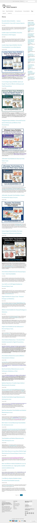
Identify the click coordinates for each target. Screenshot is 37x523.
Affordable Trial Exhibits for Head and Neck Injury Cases (13, 160)
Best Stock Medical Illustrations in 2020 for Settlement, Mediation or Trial (13, 370)
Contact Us (15, 508)
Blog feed (31, 513)
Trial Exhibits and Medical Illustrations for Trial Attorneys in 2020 (13, 439)
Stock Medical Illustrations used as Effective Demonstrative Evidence (13, 357)
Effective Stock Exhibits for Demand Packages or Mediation (14, 311)
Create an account (17, 1)
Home (14, 502)
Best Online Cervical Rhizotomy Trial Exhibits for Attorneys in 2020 (13, 424)
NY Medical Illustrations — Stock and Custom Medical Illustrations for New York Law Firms (7, 503)
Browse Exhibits (16, 505)
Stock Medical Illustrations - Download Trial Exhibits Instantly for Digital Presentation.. (13, 341)
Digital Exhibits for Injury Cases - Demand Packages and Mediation (13, 298)
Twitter (25, 513)
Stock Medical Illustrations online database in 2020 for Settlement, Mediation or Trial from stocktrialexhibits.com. (14, 376)
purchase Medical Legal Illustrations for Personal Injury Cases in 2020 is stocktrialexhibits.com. (13, 458)
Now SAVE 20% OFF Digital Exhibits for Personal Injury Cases (12, 285)
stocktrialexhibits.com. (6, 333)
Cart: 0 (23, 1)
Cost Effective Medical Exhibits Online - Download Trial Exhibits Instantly (12, 479)
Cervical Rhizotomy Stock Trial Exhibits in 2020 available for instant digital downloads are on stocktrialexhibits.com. (14, 429)
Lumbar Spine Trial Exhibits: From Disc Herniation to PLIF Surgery (12, 34)
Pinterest (25, 515)
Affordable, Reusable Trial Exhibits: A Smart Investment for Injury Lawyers (13, 196)
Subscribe (27, 505)
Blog (14, 506)
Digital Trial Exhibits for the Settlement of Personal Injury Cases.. (13, 328)
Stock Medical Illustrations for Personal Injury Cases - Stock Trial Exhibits (14, 273)
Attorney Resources (16, 504)
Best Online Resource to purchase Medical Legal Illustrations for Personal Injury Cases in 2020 (14, 452)
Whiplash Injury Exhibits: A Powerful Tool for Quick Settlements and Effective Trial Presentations (13, 123)
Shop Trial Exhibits (16, 503)
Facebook (27, 513)
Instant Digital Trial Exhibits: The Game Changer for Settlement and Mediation (12, 232)
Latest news (4, 501)
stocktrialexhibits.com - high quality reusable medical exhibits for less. (14, 472)
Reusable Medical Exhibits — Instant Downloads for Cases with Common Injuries (13, 22)
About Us (14, 507)
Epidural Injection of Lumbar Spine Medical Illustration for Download (13, 384)
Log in (13, 1)
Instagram (33, 513)
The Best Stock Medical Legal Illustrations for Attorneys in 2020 (13, 398)
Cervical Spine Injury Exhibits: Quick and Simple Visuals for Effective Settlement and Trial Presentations (13, 84)
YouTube (29, 513)
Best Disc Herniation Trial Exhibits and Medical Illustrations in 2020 (14, 411)
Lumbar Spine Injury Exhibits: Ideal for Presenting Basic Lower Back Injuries (12, 46)
